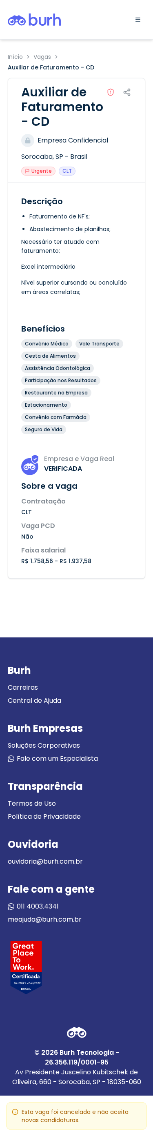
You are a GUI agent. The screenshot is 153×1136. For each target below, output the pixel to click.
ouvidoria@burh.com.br (45, 861)
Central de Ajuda (34, 700)
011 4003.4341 (38, 906)
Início (15, 57)
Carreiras (23, 687)
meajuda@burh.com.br (45, 919)
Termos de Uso (32, 803)
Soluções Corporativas (44, 745)
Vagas (42, 57)
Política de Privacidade (44, 816)
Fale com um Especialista (57, 758)
